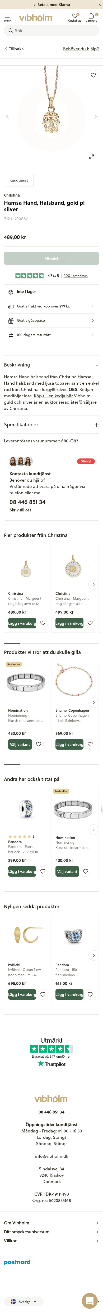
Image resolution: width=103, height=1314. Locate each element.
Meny (7, 20)
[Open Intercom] (90, 1301)
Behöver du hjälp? (81, 49)
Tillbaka (16, 49)
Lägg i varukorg (22, 623)
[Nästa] (95, 117)
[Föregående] (7, 117)
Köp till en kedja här (53, 396)
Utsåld (51, 258)
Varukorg (91, 17)
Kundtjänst (19, 180)
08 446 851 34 (27, 501)
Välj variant (20, 744)
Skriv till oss (20, 510)
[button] (51, 306)
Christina (12, 195)
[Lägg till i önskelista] (93, 75)
